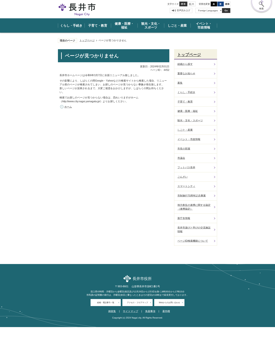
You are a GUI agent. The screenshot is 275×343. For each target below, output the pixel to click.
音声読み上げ (183, 10)
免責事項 (150, 311)
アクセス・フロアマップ (137, 302)
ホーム (68, 106)
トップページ (87, 40)
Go (226, 10)
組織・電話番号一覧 (105, 302)
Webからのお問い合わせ (169, 302)
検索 (261, 8)
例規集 (112, 311)
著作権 (166, 311)
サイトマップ (130, 311)
